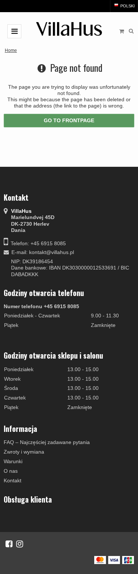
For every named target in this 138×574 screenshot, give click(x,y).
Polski (127, 6)
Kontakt (12, 480)
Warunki (13, 461)
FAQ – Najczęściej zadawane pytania (47, 442)
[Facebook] (9, 544)
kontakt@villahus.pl (51, 252)
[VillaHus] (69, 29)
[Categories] (14, 31)
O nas (11, 471)
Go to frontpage (69, 120)
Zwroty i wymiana (24, 452)
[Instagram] (19, 544)
